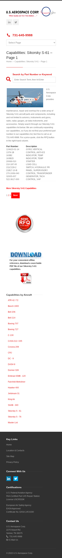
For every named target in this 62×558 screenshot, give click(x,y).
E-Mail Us (13, 540)
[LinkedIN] (9, 22)
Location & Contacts (15, 450)
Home (9, 61)
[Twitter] (16, 22)
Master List (13, 422)
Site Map (10, 456)
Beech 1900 (13, 306)
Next (15, 195)
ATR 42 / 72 (13, 300)
